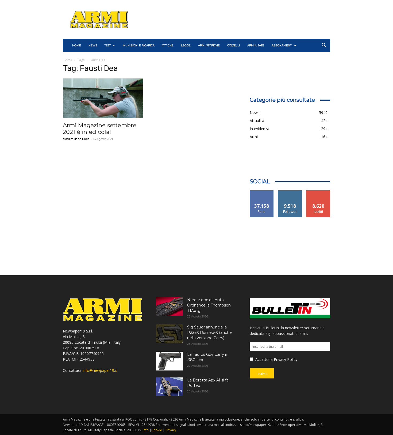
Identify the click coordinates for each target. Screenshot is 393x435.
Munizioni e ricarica (139, 45)
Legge (186, 45)
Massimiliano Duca (76, 139)
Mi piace (261, 192)
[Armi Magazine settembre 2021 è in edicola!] (103, 98)
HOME (76, 45)
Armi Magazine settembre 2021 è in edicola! (99, 128)
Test (108, 45)
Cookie (156, 430)
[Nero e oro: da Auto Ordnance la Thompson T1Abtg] (169, 306)
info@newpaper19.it (100, 370)
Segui (290, 192)
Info (146, 430)
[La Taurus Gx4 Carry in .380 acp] (169, 361)
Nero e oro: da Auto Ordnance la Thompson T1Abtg (209, 305)
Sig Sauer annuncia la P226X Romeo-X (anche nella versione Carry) (209, 332)
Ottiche (168, 45)
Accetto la (263, 359)
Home (67, 60)
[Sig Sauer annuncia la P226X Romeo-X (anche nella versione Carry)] (169, 333)
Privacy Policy (285, 359)
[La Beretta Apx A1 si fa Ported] (169, 386)
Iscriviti (318, 192)
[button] (323, 45)
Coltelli (233, 45)
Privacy (170, 430)
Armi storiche (209, 45)
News (92, 45)
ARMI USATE (255, 45)
